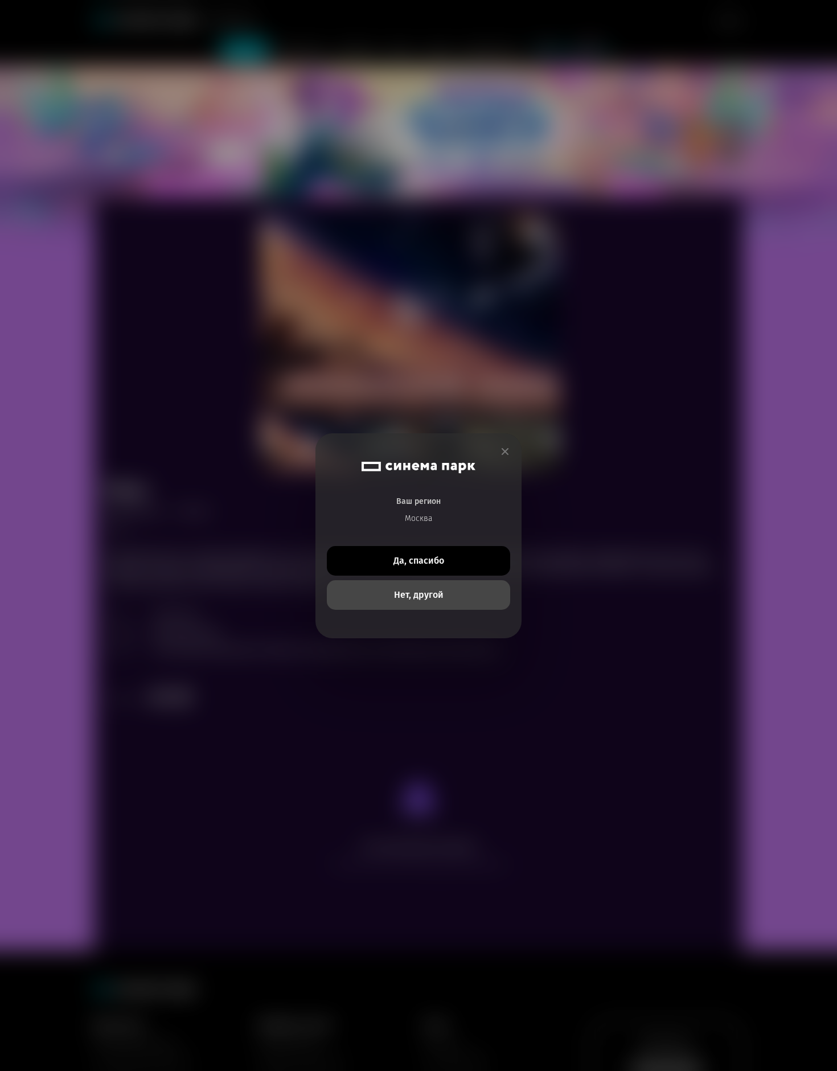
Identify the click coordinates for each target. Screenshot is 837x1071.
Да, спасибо (418, 560)
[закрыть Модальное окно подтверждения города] (505, 451)
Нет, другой (419, 594)
